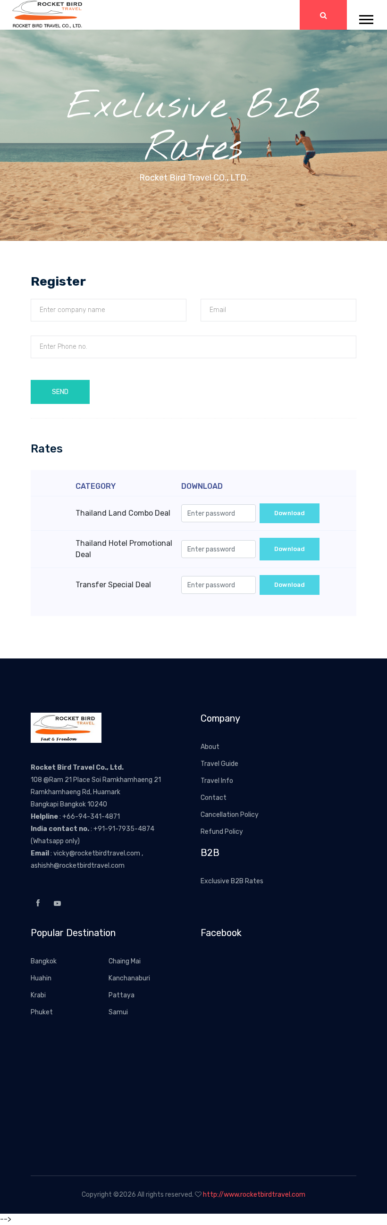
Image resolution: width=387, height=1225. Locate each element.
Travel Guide (219, 764)
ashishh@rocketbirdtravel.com (78, 866)
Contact (214, 798)
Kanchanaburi (129, 978)
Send (60, 392)
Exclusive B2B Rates (232, 881)
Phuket (42, 1012)
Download (289, 513)
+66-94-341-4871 (91, 817)
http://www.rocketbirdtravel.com (254, 1195)
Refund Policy (222, 832)
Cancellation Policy (230, 815)
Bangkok (44, 961)
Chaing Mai (125, 961)
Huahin (41, 978)
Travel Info (217, 781)
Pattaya (122, 995)
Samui (118, 1012)
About (210, 747)
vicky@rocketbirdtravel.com (97, 853)
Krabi (38, 995)
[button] (365, 17)
